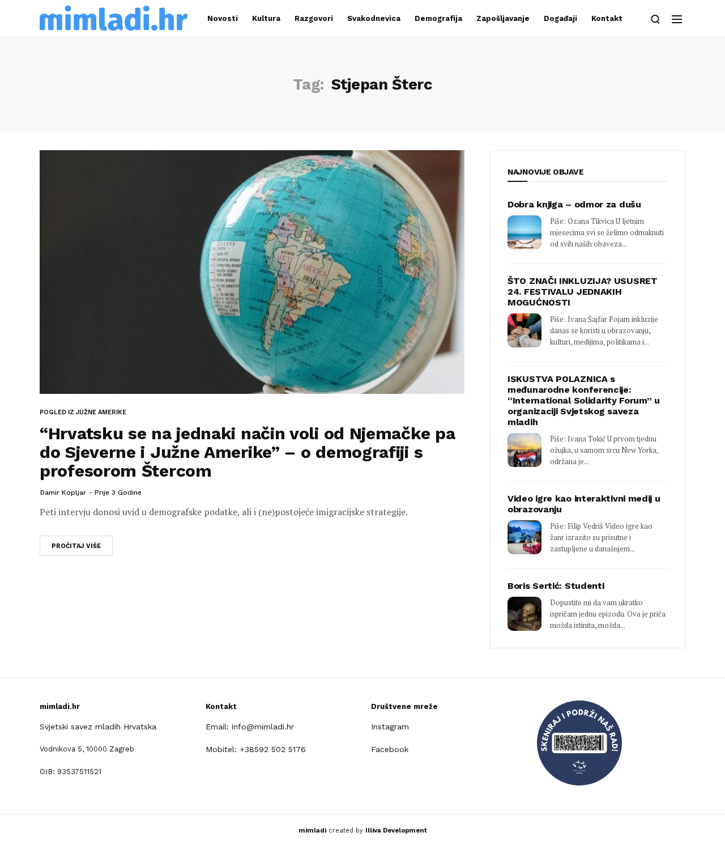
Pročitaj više (76, 546)
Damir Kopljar (63, 492)
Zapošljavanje (503, 18)
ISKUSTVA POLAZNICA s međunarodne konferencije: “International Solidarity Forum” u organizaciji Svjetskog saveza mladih (584, 400)
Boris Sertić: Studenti (556, 585)
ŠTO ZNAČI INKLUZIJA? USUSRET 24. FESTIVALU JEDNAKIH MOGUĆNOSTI (583, 291)
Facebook (389, 749)
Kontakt (606, 18)
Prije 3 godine (118, 492)
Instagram (390, 726)
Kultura (266, 18)
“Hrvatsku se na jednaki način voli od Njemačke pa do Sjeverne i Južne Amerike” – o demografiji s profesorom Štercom (247, 452)
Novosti (222, 18)
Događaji (560, 18)
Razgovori (314, 18)
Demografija (438, 18)
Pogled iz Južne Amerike (83, 412)
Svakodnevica (373, 18)
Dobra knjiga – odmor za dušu (574, 204)
